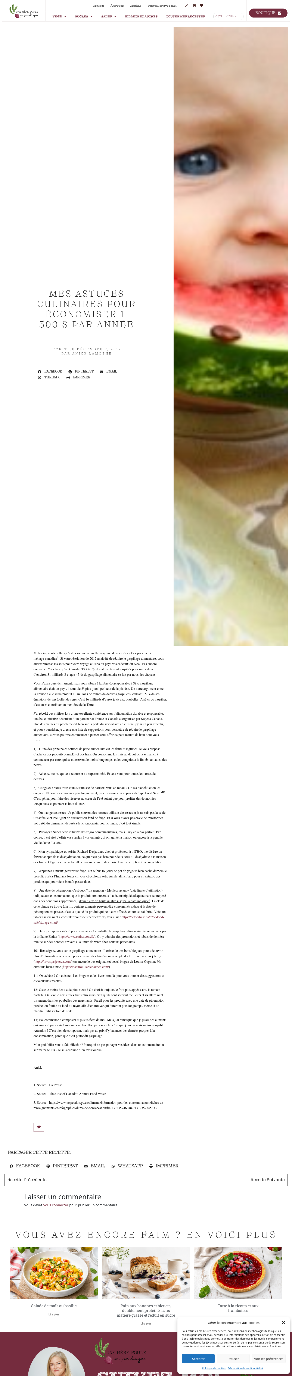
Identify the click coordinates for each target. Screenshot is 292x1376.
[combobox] (228, 16)
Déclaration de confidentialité (245, 1368)
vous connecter (55, 1205)
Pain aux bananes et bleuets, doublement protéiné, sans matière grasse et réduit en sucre (146, 1310)
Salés (106, 16)
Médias (135, 5)
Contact (98, 5)
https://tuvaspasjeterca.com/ (53, 961)
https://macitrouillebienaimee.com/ (86, 966)
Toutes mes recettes (185, 16)
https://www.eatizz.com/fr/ (76, 936)
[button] (283, 1322)
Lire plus (54, 1314)
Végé (57, 16)
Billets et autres (141, 16)
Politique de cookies (214, 1368)
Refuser (233, 1359)
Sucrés (81, 16)
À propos (117, 5)
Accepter (198, 1359)
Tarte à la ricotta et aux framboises (238, 1308)
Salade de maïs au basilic (54, 1305)
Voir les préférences (268, 1359)
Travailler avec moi (162, 5)
